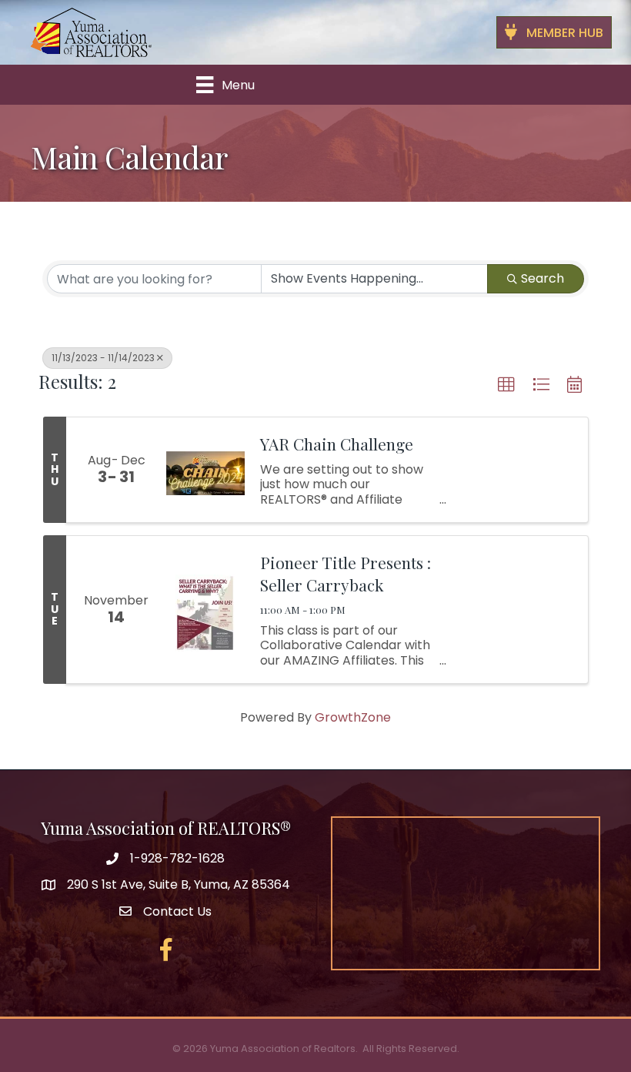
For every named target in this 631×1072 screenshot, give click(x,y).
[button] (506, 385)
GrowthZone (353, 717)
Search (542, 278)
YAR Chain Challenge (336, 443)
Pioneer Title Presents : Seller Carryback (345, 573)
